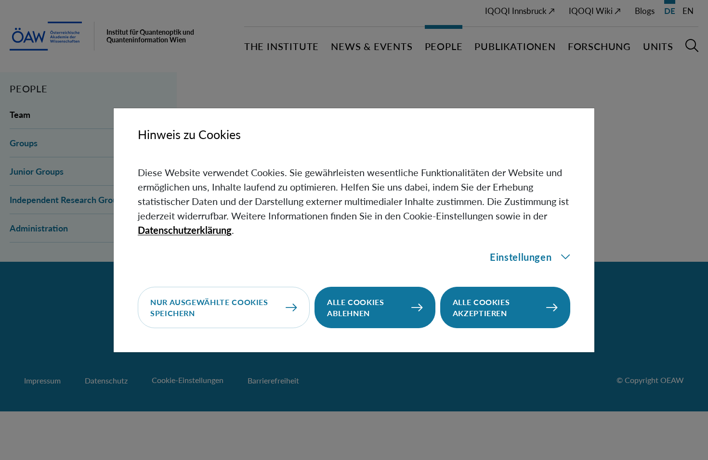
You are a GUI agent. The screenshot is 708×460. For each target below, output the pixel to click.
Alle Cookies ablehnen (355, 307)
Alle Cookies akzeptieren (481, 307)
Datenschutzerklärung (185, 230)
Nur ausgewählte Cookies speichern (209, 307)
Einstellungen (520, 257)
